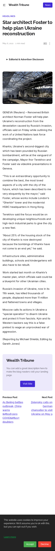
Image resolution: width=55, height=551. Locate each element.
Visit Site (27, 383)
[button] (4, 5)
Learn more (10, 537)
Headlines (9, 16)
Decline (45, 544)
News (47, 5)
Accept (30, 544)
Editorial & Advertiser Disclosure (26, 59)
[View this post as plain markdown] (45, 43)
